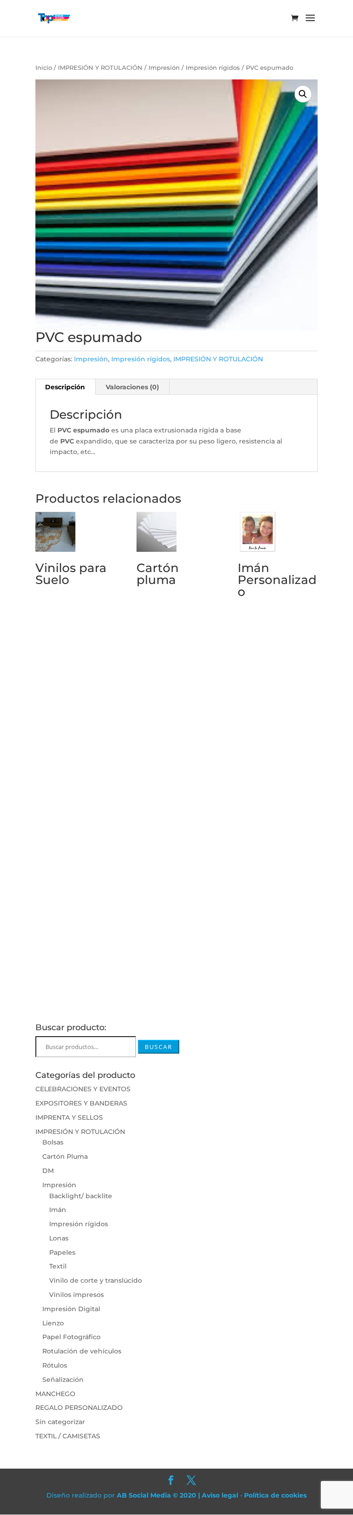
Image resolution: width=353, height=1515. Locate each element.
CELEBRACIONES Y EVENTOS (83, 1089)
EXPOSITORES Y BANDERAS (81, 1103)
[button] (303, 94)
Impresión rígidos (213, 67)
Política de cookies (275, 1495)
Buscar (158, 1047)
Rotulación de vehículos (81, 1351)
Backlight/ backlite (80, 1196)
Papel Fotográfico (71, 1337)
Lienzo (53, 1323)
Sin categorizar (60, 1422)
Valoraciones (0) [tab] (132, 387)
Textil (58, 1266)
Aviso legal (220, 1495)
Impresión (164, 67)
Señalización (63, 1379)
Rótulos (54, 1365)
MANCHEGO (55, 1394)
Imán (57, 1210)
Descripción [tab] (65, 387)
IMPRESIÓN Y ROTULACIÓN (100, 67)
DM (48, 1171)
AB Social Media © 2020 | (159, 1495)
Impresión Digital (71, 1309)
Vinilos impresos (76, 1295)
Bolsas (52, 1142)
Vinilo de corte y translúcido (95, 1280)
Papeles (62, 1252)
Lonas (58, 1238)
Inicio (43, 67)
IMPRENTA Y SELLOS (69, 1117)
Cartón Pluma (65, 1156)
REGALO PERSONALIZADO (79, 1407)
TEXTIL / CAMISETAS (67, 1436)
